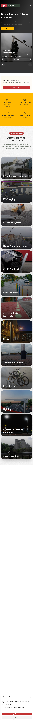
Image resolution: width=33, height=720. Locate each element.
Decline (17, 717)
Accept (17, 714)
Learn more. (4, 709)
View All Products (7, 28)
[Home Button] (10, 5)
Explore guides (16, 87)
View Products (16, 59)
